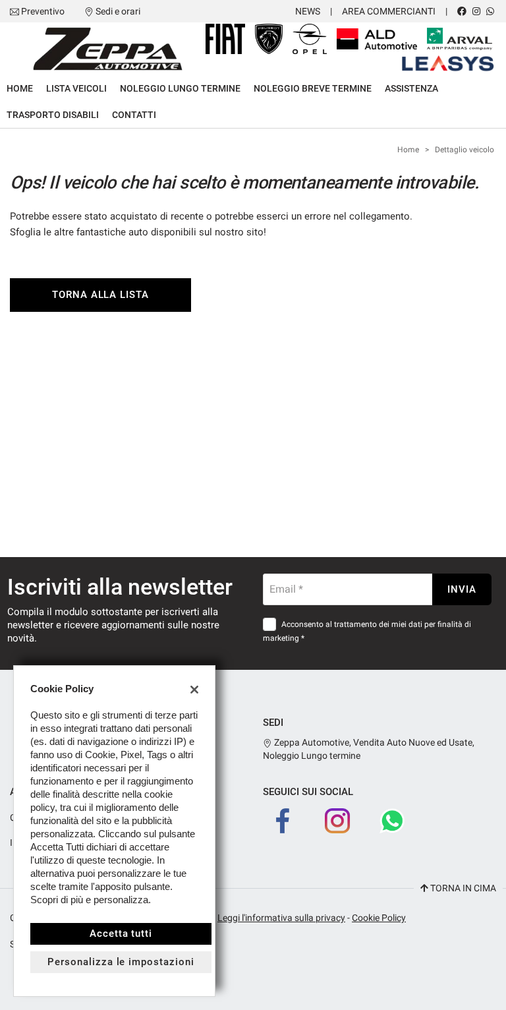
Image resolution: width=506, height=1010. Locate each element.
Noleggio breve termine (313, 88)
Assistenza (411, 88)
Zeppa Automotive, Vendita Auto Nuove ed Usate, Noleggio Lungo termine (368, 749)
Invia (461, 589)
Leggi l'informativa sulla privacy (281, 917)
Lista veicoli (76, 88)
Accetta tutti (121, 933)
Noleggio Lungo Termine (180, 88)
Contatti (134, 114)
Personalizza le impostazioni (120, 962)
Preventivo (43, 11)
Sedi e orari (118, 11)
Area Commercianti (389, 11)
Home (20, 88)
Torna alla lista (100, 295)
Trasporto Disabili (53, 114)
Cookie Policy (379, 917)
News (307, 11)
